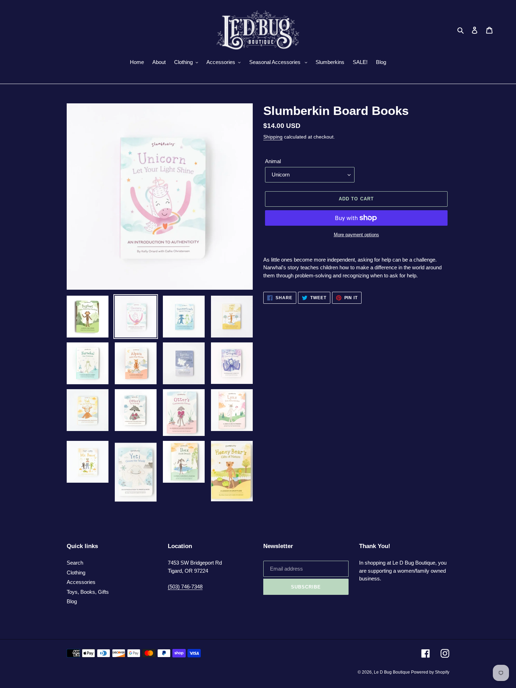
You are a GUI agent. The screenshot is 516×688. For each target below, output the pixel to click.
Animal (273, 161)
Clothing (76, 573)
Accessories (81, 582)
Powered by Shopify (430, 672)
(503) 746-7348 (185, 587)
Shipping (273, 137)
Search (75, 563)
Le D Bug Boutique (392, 672)
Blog (72, 601)
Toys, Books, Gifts (88, 592)
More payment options (356, 234)
